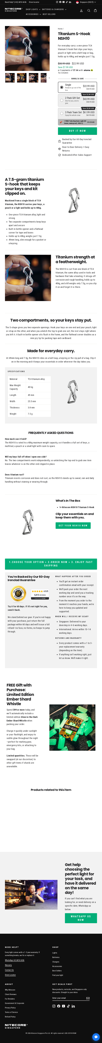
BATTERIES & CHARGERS (53, 9)
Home (60, 29)
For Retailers (10, 999)
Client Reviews (10, 994)
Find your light (57, 975)
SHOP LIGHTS (32, 9)
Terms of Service (11, 1012)
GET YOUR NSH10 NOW (73, 525)
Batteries (55, 957)
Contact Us (9, 970)
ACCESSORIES (32, 14)
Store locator (34, 2)
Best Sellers (49, 14)
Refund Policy (10, 1017)
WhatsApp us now (81, 918)
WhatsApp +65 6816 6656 (14, 960)
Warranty (8, 965)
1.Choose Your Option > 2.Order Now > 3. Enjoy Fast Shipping (51, 564)
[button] (77, 87)
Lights (54, 953)
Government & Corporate (14, 1003)
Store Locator (10, 975)
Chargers (55, 962)
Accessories (57, 966)
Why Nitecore (10, 990)
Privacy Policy (10, 1008)
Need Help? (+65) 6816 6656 (15, 2)
